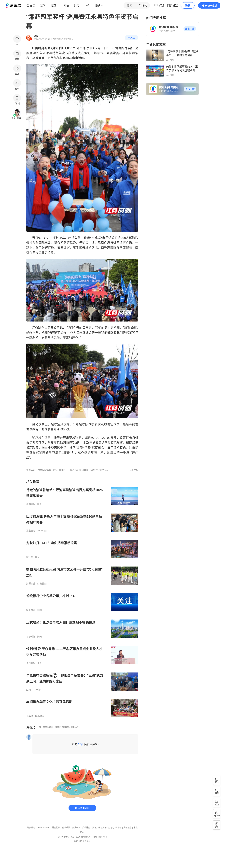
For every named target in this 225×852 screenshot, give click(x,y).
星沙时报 (30, 636)
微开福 (29, 557)
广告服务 (86, 827)
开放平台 (76, 827)
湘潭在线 (30, 583)
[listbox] (82, 598)
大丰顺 (29, 716)
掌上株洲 (30, 610)
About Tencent (43, 827)
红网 (28, 689)
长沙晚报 (30, 663)
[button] (189, 28)
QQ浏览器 (116, 827)
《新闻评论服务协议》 (71, 727)
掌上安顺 (30, 530)
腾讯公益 (106, 827)
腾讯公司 (78, 841)
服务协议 (56, 827)
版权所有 (86, 841)
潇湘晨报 (30, 504)
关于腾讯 (31, 827)
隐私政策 (66, 827)
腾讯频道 (127, 827)
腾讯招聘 (96, 827)
